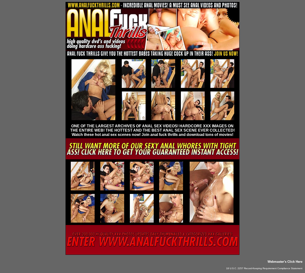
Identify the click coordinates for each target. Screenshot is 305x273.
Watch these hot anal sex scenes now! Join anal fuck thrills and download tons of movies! (152, 135)
